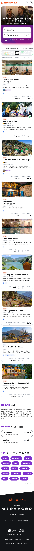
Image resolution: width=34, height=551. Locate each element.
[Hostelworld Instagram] (19, 509)
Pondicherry (16, 458)
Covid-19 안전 (10, 355)
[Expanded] (3, 48)
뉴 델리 (5, 458)
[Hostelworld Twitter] (15, 509)
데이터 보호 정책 (9, 539)
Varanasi (6, 463)
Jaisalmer (24, 468)
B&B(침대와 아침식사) (23, 520)
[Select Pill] (27, 2)
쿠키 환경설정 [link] (24, 543)
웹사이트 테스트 (10, 543)
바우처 (27, 539)
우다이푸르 (27, 473)
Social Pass (17, 524)
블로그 (6, 520)
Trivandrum (26, 463)
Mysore (28, 458)
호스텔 (4, 77)
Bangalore (16, 473)
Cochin (24, 478)
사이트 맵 (17, 543)
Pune (15, 463)
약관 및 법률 (18, 539)
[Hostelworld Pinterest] (26, 509)
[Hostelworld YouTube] (22, 509)
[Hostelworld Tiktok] (30, 509)
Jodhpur (14, 478)
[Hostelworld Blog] (3, 509)
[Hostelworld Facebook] (11, 509)
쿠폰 (23, 539)
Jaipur (5, 468)
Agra (4, 478)
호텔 (4, 344)
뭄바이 (14, 468)
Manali (5, 473)
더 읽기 (28, 57)
